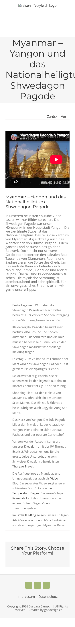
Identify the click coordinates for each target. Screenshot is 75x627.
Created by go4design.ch (45, 610)
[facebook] (28, 585)
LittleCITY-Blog (26, 515)
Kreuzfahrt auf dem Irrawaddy (33, 498)
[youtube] (37, 585)
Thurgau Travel (22, 466)
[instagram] (46, 585)
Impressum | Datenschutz (37, 596)
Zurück (52, 116)
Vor (63, 116)
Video (54, 478)
